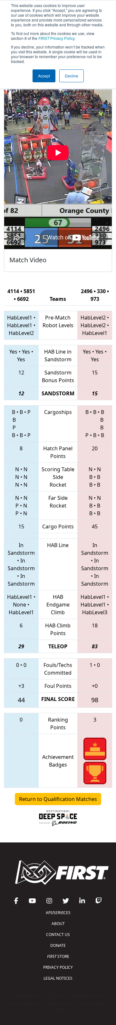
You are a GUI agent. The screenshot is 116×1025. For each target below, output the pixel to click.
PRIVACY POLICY (58, 967)
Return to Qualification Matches (58, 799)
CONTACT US (58, 934)
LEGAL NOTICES (58, 978)
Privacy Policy (56, 38)
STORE (58, 956)
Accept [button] (44, 75)
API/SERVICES (58, 912)
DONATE (58, 945)
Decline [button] (71, 75)
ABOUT (58, 923)
